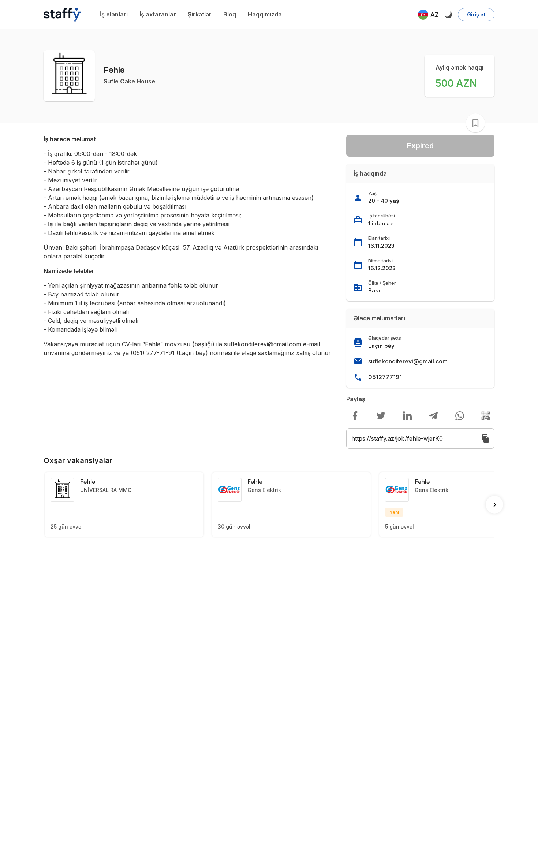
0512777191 (385, 377)
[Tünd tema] (448, 14)
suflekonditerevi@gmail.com (408, 361)
